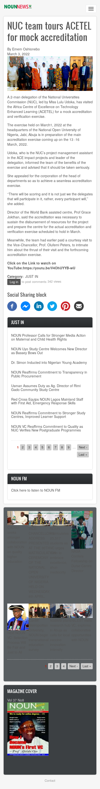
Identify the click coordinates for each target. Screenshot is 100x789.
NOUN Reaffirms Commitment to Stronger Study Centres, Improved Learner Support (48, 414)
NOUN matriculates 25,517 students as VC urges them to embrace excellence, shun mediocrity (59, 550)
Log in (14, 281)
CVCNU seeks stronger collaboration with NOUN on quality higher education (17, 544)
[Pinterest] (65, 305)
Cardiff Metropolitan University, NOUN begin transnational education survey (39, 635)
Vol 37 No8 (15, 700)
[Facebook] (12, 305)
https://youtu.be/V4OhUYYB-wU (49, 267)
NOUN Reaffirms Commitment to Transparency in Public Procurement (49, 374)
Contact (50, 780)
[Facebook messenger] (25, 305)
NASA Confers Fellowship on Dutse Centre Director (81, 561)
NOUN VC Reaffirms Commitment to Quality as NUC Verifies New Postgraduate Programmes (47, 428)
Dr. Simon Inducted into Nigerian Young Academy (49, 362)
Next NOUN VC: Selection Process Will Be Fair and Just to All (17, 642)
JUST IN (31, 276)
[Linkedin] (39, 305)
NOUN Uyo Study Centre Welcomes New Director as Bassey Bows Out (49, 350)
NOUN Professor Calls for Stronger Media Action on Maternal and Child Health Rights (48, 337)
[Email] (79, 305)
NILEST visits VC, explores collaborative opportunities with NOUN (81, 630)
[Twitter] (52, 305)
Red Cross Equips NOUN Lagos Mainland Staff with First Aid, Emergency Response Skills (47, 401)
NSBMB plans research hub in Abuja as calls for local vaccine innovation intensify (60, 635)
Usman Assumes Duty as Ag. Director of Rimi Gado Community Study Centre (46, 387)
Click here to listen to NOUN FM (35, 490)
